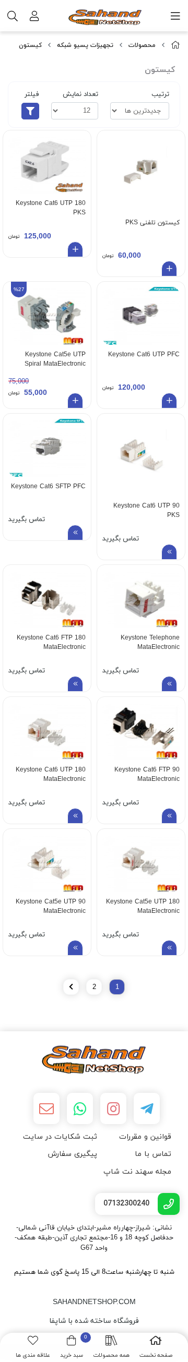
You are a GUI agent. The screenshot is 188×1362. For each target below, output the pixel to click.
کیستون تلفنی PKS (152, 223)
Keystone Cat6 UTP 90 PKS (146, 511)
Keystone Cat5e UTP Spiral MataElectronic (55, 359)
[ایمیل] (46, 1108)
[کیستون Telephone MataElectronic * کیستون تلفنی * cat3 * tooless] (141, 599)
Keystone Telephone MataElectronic (150, 643)
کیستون (30, 45)
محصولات (142, 45)
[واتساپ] (80, 1108)
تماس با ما (153, 1154)
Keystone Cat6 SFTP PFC (48, 487)
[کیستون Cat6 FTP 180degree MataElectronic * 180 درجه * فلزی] (47, 599)
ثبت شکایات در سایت (60, 1136)
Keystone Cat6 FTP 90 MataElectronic (147, 775)
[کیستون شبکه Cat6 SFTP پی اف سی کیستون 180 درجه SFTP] (47, 448)
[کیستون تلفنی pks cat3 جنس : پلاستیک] (141, 174)
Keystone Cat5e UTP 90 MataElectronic (51, 906)
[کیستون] (94, 1059)
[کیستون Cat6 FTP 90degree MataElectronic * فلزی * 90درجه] (141, 731)
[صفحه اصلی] (175, 46)
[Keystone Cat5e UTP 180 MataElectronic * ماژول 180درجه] (141, 863)
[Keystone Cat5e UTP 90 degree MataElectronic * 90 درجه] (47, 863)
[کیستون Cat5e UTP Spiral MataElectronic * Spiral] (47, 316)
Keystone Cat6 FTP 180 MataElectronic (51, 643)
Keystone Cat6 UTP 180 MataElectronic (51, 775)
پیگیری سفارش (72, 1154)
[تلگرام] (147, 1108)
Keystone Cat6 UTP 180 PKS (51, 208)
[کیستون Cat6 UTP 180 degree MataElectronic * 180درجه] (47, 731)
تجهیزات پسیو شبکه (85, 45)
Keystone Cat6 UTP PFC (144, 355)
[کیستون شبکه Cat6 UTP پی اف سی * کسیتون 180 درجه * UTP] (141, 316)
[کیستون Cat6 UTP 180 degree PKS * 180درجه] (47, 165)
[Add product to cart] (169, 268)
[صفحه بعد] (71, 987)
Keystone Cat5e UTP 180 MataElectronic (143, 906)
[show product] (169, 552)
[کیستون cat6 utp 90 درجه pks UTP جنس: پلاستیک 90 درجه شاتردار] (141, 457)
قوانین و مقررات (145, 1136)
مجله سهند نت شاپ (137, 1171)
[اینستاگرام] (113, 1108)
